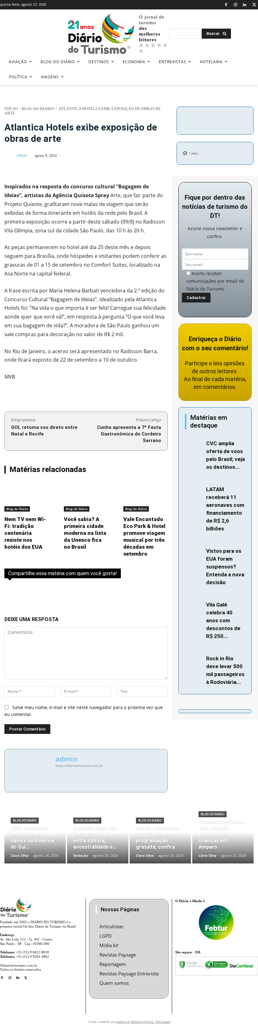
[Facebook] (226, 5)
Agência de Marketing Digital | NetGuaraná (143, 1022)
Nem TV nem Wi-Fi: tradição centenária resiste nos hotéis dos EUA (25, 533)
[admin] (10, 155)
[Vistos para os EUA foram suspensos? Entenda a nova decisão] (194, 552)
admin (22, 155)
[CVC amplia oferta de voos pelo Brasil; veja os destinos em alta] (194, 445)
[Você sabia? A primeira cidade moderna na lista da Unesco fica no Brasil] (86, 497)
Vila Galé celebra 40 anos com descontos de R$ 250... (223, 620)
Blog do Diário (38, 109)
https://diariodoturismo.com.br (79, 765)
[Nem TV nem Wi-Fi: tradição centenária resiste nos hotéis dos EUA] (26, 497)
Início (11, 109)
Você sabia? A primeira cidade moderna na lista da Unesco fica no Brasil (85, 533)
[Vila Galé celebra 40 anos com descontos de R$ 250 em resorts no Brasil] (194, 606)
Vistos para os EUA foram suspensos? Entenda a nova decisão (225, 566)
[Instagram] (235, 5)
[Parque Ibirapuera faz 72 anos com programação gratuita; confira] (160, 837)
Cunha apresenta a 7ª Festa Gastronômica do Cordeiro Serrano (129, 433)
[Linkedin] (245, 5)
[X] (254, 5)
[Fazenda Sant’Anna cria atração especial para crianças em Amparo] (223, 837)
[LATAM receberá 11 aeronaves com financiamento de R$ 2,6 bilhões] (194, 490)
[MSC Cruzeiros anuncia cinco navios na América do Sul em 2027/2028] (35, 837)
